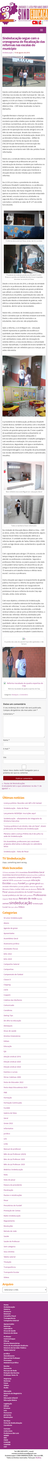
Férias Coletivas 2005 (12, 1077)
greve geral (35, 883)
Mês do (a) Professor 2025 (14, 1164)
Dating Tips (8, 1015)
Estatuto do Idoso (10, 1333)
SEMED (6, 1435)
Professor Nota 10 (11, 1375)
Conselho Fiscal (10, 1316)
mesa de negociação (36, 886)
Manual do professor (12, 1149)
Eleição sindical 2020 (12, 1061)
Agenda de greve (11, 928)
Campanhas (9, 969)
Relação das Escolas (11, 1373)
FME (5, 1092)
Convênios (8, 1010)
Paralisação (8, 1190)
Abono (6, 923)
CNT (5, 1447)
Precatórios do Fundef (13, 1205)
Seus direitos (9, 1251)
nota (23, 889)
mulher (17, 889)
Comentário (8, 714)
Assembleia (23, 872)
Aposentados (9, 933)
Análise (38, 1458)
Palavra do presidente (13, 1185)
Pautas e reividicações (13, 1195)
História (7, 1309)
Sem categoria (9, 1246)
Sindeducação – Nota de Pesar (16, 808)
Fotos (6, 1383)
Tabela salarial (10, 1257)
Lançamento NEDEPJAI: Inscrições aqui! (20, 813)
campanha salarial (23, 877)
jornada (20, 886)
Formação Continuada (13, 1103)
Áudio (6, 1388)
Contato (7, 1429)
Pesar (6, 1200)
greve (27, 884)
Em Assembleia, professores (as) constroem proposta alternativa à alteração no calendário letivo (23, 844)
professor (30, 895)
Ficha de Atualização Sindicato (16, 1346)
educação (35, 880)
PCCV (6, 1396)
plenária (11, 892)
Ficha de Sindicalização (13, 1423)
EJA (5, 1051)
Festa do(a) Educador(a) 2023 (15, 1087)
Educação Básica (10, 1400)
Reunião (39, 899)
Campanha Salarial (11, 964)
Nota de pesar (9, 1180)
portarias (7, 1415)
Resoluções (8, 1226)
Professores (39, 895)
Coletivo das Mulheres (13, 1000)
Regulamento (9, 1221)
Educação (8, 1046)
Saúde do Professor (12, 1241)
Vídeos (21, 907)
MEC (5, 1438)
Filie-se (6, 1341)
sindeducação (24, 15)
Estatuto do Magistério (13, 1393)
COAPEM (7, 1444)
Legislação (8, 1404)
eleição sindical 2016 (12, 1056)
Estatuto (7, 1314)
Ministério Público (8, 889)
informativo (13, 886)
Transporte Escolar (11, 1272)
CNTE (6, 990)
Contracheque (9, 1339)
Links (6, 1144)
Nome (6, 740)
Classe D (7, 979)
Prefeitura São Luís (11, 1433)
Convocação (26, 880)
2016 (17, 872)
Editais (6, 1041)
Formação (8, 1097)
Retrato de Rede (10, 1371)
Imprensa (7, 1379)
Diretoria (7, 1311)
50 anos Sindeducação (13, 918)
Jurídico (7, 1133)
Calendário (8, 1328)
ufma (16, 907)
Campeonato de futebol (13, 974)
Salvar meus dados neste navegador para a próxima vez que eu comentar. (21, 771)
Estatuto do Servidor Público (15, 1348)
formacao (14, 884)
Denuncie (8, 1368)
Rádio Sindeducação (12, 1216)
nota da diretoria (31, 889)
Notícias (7, 1326)
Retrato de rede (27, 898)
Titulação (7, 1262)
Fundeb (7, 1108)
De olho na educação (12, 1020)
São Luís (11, 907)
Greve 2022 (8, 1123)
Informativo (8, 1128)
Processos (7, 1360)
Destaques (15, 695)
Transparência (10, 1267)
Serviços (7, 1421)
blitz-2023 (8, 959)
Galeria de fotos (10, 1113)
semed (5, 903)
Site (4, 757)
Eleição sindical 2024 (12, 1067)
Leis (5, 1139)
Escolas (6, 883)
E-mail (6, 749)
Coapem (7, 995)
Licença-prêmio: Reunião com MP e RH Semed (23, 803)
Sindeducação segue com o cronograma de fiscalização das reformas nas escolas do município (23, 43)
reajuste (5, 899)
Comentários (24, 695)
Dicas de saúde (10, 1031)
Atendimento (9, 1356)
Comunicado (9, 1005)
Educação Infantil (11, 1398)
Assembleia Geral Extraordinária (14, 875)
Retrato (15, 899)
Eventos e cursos (10, 1072)
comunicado (17, 880)
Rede (10, 899)
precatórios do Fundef (24, 892)
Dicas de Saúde (10, 1331)
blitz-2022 (8, 954)
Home (6, 1305)
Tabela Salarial (9, 1350)
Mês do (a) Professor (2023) (15, 1154)
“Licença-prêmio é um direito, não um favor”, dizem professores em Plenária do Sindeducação (25, 827)
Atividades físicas (11, 949)
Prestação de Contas (12, 1210)
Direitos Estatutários (12, 1036)
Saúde (6, 1236)
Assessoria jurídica (32, 875)
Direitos (7, 1408)
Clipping (7, 984)
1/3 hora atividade (8, 872)
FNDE (6, 1440)
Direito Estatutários (12, 1343)
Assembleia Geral (36, 872)
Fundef (21, 883)
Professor (7, 1337)
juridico (26, 886)
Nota (6, 1174)
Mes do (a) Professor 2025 (14, 1159)
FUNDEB (7, 1442)
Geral (6, 1118)
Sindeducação (7, 53)
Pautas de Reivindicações (13, 783)
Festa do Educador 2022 (13, 1082)
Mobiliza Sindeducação (13, 1169)
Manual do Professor (12, 1358)
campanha (12, 877)
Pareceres (8, 1413)
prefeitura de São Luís (17, 895)
